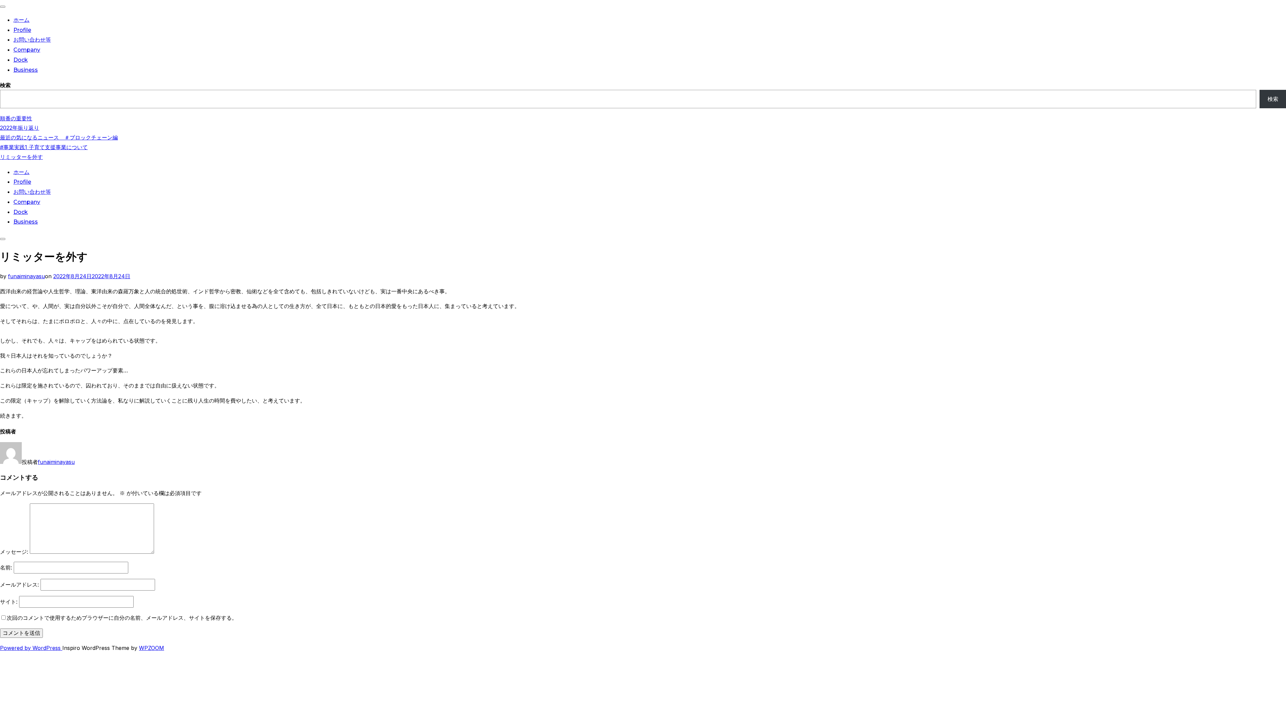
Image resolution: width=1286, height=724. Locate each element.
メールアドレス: (19, 584)
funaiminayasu (26, 276)
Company (26, 50)
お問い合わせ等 (32, 40)
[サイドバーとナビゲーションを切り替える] (2, 239)
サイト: (8, 601)
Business (25, 70)
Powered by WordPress (31, 648)
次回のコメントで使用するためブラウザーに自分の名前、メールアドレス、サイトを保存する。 (122, 617)
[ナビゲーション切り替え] (2, 7)
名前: (6, 567)
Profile (22, 30)
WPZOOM (151, 648)
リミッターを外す (21, 157)
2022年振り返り (19, 127)
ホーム (21, 20)
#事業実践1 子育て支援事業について (44, 147)
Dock (20, 60)
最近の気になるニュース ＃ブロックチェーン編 (59, 137)
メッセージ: (14, 551)
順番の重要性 (16, 118)
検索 (5, 85)
